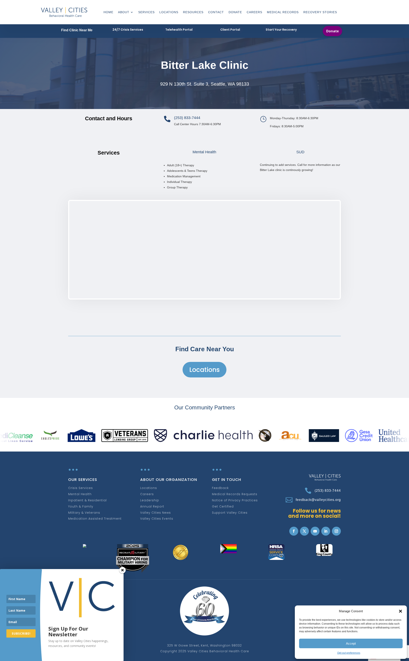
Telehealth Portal (179, 29)
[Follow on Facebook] (293, 531)
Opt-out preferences (348, 652)
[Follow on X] (304, 531)
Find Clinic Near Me (76, 30)
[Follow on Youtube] (315, 531)
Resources (193, 12)
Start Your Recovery (281, 29)
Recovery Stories (320, 12)
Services (146, 12)
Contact (216, 12)
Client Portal (230, 29)
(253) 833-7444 (328, 490)
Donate (235, 12)
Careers (254, 12)
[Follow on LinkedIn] (325, 531)
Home (108, 12)
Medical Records (283, 12)
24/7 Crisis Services (127, 29)
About (123, 12)
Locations (168, 12)
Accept (351, 643)
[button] (400, 611)
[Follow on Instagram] (336, 531)
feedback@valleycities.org (318, 500)
